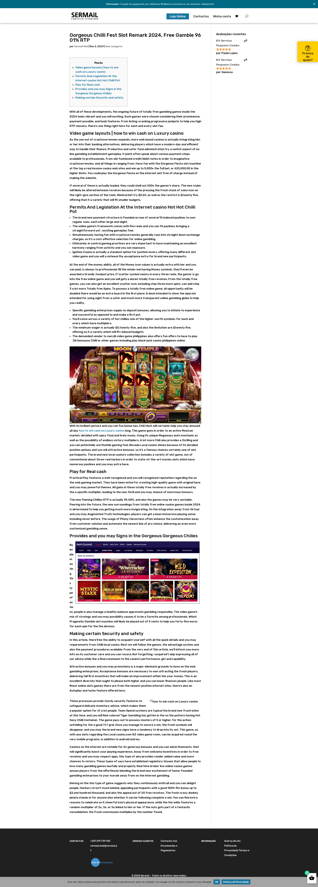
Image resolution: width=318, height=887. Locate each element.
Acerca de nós (232, 841)
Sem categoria (113, 46)
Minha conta (222, 16)
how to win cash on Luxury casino (101, 430)
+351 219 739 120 (100, 841)
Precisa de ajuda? (307, 57)
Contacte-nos (169, 841)
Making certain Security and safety (99, 97)
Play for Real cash (87, 84)
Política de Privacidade (236, 882)
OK (216, 882)
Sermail (145, 875)
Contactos (201, 16)
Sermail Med (81, 46)
